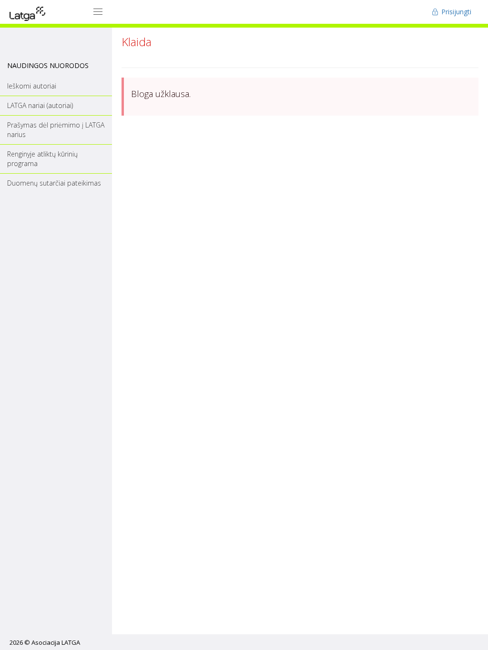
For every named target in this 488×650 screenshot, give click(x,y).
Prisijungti (455, 11)
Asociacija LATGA (55, 642)
